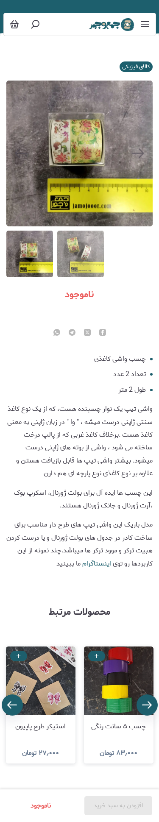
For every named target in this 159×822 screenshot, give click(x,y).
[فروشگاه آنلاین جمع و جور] (111, 24)
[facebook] (102, 333)
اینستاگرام (96, 563)
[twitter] (87, 333)
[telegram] (72, 333)
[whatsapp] (56, 333)
